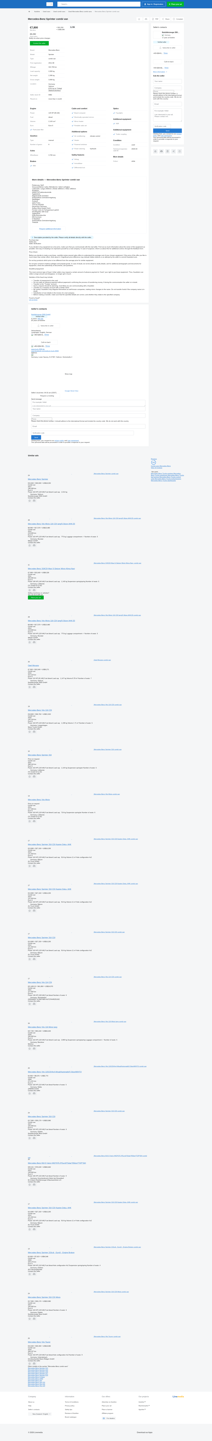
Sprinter (51, 54)
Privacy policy (69, 1406)
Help (29, 1406)
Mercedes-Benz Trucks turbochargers (168, 479)
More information (159, 72)
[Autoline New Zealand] (36, 4)
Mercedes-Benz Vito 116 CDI (40, 710)
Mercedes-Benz (54, 50)
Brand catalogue (70, 1417)
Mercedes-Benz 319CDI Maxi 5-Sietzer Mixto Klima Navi (51, 569)
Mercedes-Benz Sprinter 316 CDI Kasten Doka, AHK (49, 844)
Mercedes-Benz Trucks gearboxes (166, 474)
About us (31, 1402)
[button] (139, 19)
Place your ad (36, 597)
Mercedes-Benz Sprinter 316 (40, 755)
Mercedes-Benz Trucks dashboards (163, 480)
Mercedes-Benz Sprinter (38, 479)
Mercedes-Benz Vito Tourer (39, 1342)
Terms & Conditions (72, 1402)
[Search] (59, 4)
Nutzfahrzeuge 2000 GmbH (40, 314)
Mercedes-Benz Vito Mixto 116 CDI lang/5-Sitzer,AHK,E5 (51, 524)
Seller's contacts (34, 1409)
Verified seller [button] (40, 316)
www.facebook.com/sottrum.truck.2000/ (45, 351)
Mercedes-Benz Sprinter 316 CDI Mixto (44, 1297)
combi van (52, 59)
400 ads (40, 319)
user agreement (73, 440)
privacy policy (59, 440)
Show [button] (46, 335)
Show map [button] (68, 374)
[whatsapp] (32, 338)
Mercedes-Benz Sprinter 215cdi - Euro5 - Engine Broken (51, 1253)
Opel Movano (33, 665)
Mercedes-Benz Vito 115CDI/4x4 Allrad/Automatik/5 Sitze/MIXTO (55, 1072)
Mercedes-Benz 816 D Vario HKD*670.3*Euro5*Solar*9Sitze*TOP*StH (57, 1163)
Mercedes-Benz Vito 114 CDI (40, 982)
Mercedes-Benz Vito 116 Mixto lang (42, 1027)
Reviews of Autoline (72, 1413)
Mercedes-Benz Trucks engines (162, 473)
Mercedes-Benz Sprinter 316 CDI (41, 938)
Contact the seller (39, 43)
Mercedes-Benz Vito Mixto (39, 800)
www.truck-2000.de (38, 349)
